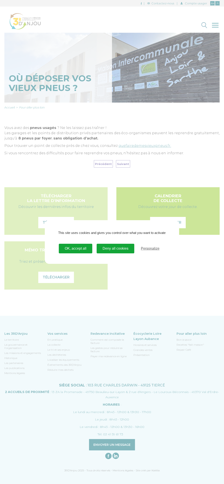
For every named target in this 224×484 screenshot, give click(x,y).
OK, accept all (75, 248)
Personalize (150, 248)
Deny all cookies (115, 248)
